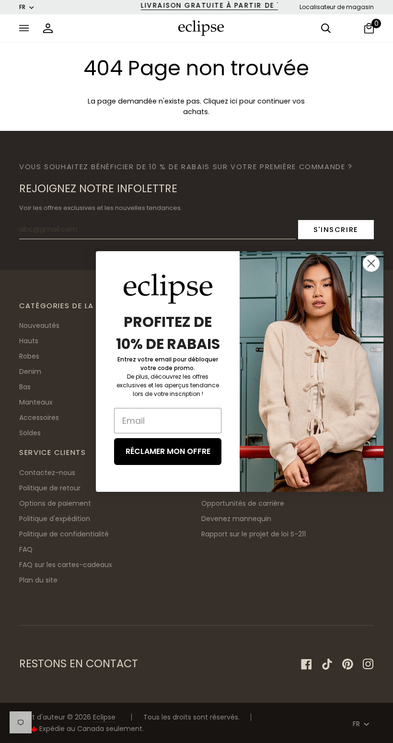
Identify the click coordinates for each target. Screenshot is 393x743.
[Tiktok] (327, 664)
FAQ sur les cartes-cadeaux (65, 564)
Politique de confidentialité (64, 534)
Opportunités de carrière (242, 503)
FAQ (26, 549)
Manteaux (36, 402)
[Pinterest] (347, 664)
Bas (25, 387)
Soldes (30, 433)
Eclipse (104, 717)
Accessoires (39, 417)
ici (233, 101)
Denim (30, 371)
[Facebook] (306, 664)
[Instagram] (368, 664)
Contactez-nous (47, 472)
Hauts (28, 341)
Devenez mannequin (236, 518)
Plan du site (38, 580)
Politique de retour (50, 488)
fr (22, 7)
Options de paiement (55, 503)
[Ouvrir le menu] (26, 28)
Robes (29, 356)
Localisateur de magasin (337, 7)
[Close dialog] (371, 263)
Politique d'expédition (54, 518)
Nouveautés (39, 325)
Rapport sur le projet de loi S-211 (253, 534)
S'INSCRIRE (335, 229)
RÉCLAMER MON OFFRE (168, 451)
